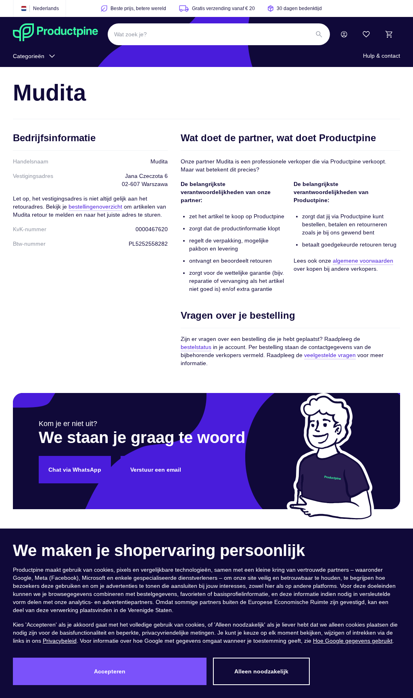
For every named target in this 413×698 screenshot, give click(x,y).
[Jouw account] (344, 34)
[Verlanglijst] (366, 34)
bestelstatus (196, 347)
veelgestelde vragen (330, 355)
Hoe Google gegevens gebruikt (352, 640)
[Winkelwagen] (389, 34)
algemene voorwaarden (363, 260)
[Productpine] (55, 34)
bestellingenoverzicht (95, 206)
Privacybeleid (60, 640)
